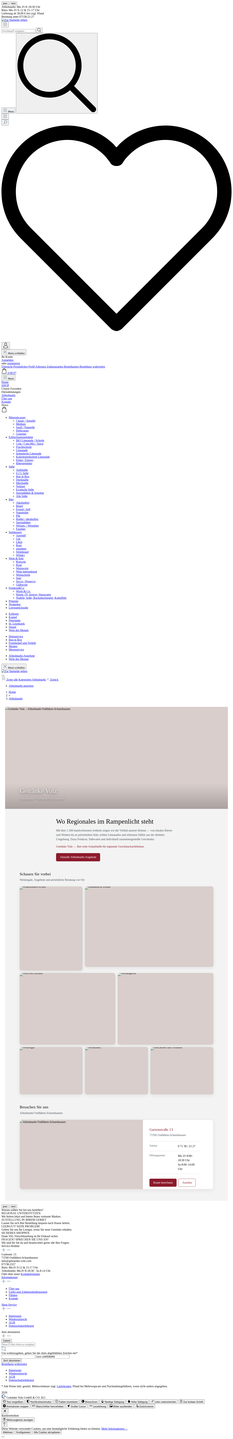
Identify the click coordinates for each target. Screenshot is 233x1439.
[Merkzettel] (116, 340)
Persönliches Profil (24, 366)
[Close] (2, 1436)
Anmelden (7, 360)
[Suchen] (39, 30)
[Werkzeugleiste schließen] (4, 1411)
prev (5, 3)
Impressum (15, 1315)
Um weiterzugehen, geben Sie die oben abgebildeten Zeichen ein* (39, 1353)
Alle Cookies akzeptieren (47, 1432)
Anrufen (187, 1182)
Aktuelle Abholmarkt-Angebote (78, 857)
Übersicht (7, 366)
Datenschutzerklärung (21, 1325)
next (13, 3)
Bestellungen (72, 366)
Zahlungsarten (55, 366)
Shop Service (9, 1304)
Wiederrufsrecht (18, 1319)
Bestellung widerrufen (92, 366)
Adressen (41, 366)
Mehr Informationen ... (114, 1428)
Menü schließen (16, 353)
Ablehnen (8, 1432)
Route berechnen (163, 1182)
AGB (12, 1322)
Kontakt (13, 1298)
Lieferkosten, (64, 1386)
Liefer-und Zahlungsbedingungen (28, 1291)
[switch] (13, 1401)
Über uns (14, 1288)
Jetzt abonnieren (11, 1360)
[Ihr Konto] (5, 345)
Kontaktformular (30, 1274)
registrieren (13, 363)
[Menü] (5, 25)
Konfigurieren (23, 1432)
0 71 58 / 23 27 (186, 1146)
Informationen (9, 1277)
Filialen (13, 1295)
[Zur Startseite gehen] (14, 19)
